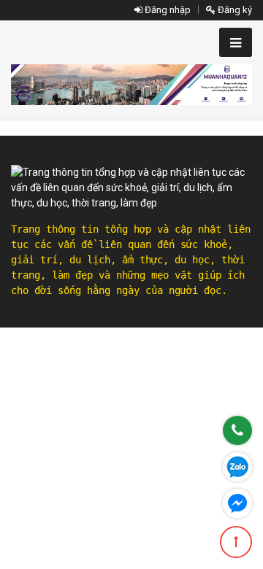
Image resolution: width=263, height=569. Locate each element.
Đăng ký (234, 9)
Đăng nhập (166, 9)
